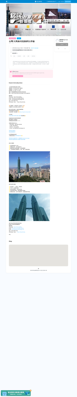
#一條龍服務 (19, 138)
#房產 (22, 139)
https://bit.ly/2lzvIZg (21, 232)
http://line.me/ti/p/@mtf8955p (18, 228)
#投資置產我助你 (12, 131)
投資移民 (19, 56)
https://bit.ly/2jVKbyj (18, 227)
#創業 (20, 115)
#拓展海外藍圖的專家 (13, 139)
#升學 (15, 115)
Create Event (67, 1)
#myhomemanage (25, 138)
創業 (28, 56)
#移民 (12, 115)
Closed (62, 44)
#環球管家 (11, 138)
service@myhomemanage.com (18, 229)
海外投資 (33, 56)
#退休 (17, 115)
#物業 (24, 139)
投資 (14, 56)
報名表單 (14, 53)
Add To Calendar (34, 48)
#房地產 (18, 139)
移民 (24, 56)
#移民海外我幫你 (12, 130)
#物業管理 (15, 138)
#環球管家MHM (18, 135)
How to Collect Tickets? (17, 76)
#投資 (10, 115)
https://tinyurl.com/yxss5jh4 (25, 111)
